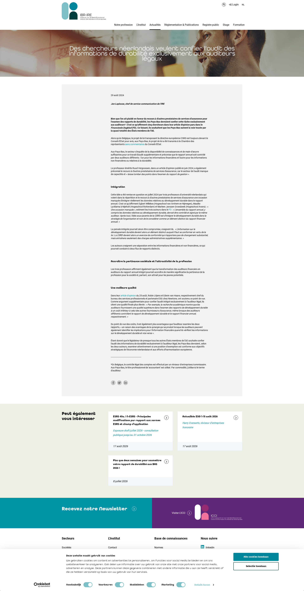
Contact (112, 547)
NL (243, 4)
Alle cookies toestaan (256, 556)
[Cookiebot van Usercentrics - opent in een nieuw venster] (42, 584)
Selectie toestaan (256, 566)
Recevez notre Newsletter (94, 509)
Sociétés (66, 547)
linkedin (210, 547)
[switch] (119, 584)
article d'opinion (128, 295)
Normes (158, 547)
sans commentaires (134, 144)
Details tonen (202, 584)
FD (170, 209)
